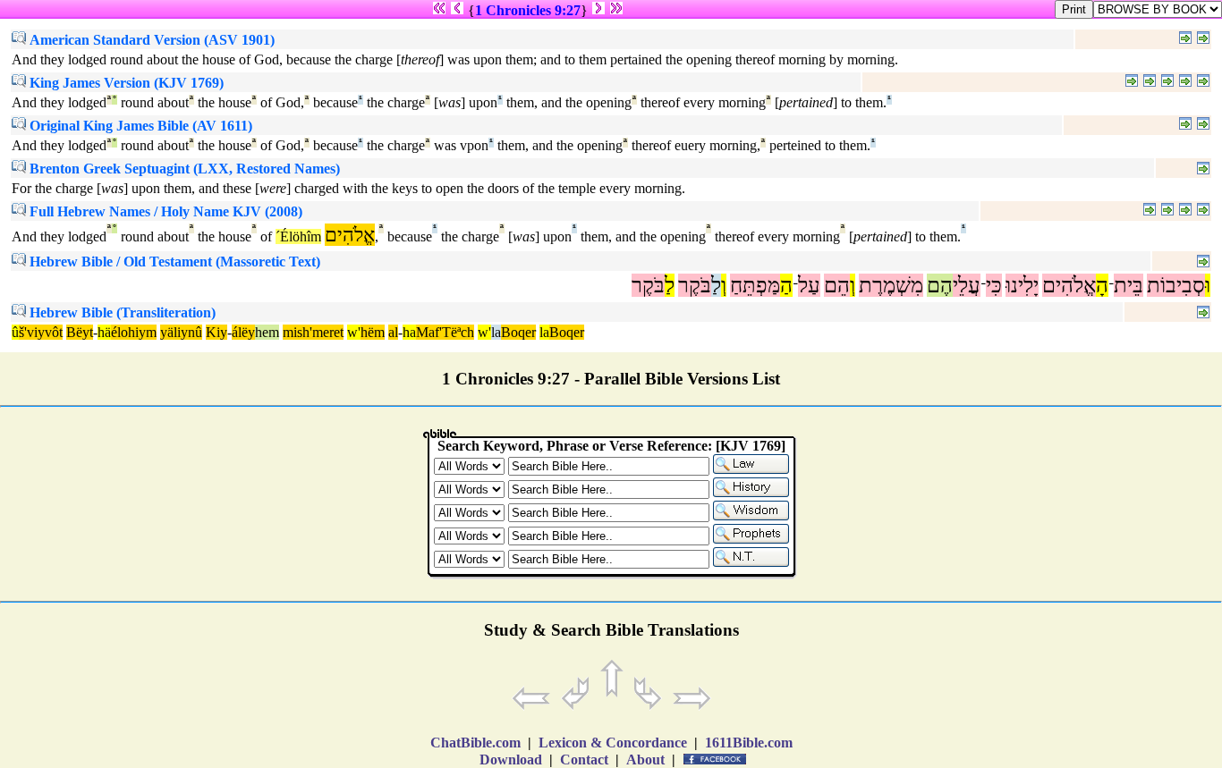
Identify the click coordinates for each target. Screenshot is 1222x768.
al (393, 332)
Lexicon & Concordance (613, 742)
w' (354, 332)
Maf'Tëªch (445, 332)
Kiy (216, 332)
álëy (243, 332)
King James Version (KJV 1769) (125, 82)
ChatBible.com (475, 742)
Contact (584, 759)
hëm (373, 332)
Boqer (518, 332)
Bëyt (79, 332)
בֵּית (1128, 285)
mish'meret (313, 332)
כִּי (994, 285)
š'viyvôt (41, 332)
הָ (1102, 285)
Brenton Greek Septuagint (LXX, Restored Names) (183, 168)
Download (511, 759)
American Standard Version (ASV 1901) (150, 39)
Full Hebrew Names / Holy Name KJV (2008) (164, 211)
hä (104, 332)
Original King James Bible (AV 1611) (139, 125)
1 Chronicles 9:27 (528, 10)
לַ (716, 285)
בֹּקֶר (694, 285)
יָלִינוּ (1022, 285)
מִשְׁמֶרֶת (891, 285)
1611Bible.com (748, 742)
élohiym (134, 332)
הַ (786, 285)
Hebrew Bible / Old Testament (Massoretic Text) (173, 261)
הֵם (837, 285)
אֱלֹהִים (1069, 285)
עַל (809, 285)
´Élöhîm (298, 236)
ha (409, 332)
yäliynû (181, 332)
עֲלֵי (966, 285)
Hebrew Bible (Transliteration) (121, 312)
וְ (852, 285)
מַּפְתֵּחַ (755, 285)
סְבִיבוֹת (1176, 285)
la (496, 332)
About (645, 759)
